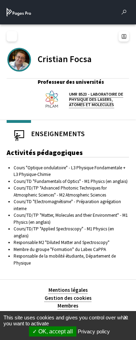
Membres (68, 305)
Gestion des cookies (68, 298)
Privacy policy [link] (94, 331)
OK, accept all (55, 331)
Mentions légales (68, 290)
